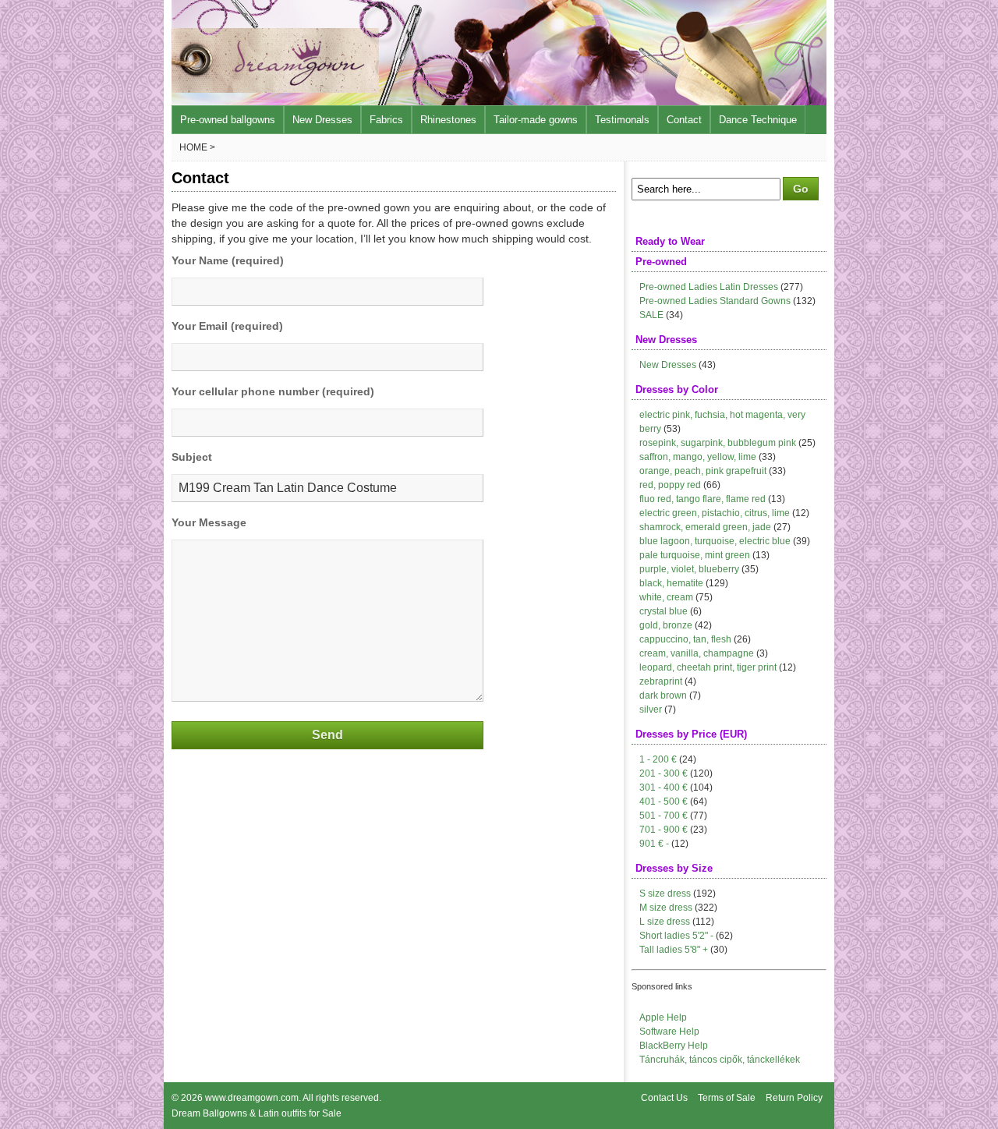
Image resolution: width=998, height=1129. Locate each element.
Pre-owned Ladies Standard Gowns (715, 301)
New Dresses (322, 120)
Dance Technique (758, 120)
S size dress (665, 893)
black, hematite (671, 583)
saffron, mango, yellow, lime (697, 456)
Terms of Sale (727, 1097)
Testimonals (622, 120)
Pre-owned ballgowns (227, 120)
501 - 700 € (663, 815)
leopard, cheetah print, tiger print (708, 667)
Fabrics (386, 120)
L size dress (664, 921)
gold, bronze (665, 625)
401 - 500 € (663, 801)
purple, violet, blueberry (689, 569)
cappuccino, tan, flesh (685, 639)
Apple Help (663, 1017)
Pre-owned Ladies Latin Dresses (708, 286)
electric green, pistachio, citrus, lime (714, 513)
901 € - (654, 843)
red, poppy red (670, 485)
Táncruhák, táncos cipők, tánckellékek (719, 1059)
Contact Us (664, 1097)
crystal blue (663, 611)
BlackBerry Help (673, 1045)
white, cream (666, 597)
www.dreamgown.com (252, 1097)
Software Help (669, 1031)
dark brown (663, 695)
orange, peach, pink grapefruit (702, 470)
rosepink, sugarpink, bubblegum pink (717, 442)
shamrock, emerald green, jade (705, 527)
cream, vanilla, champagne (696, 653)
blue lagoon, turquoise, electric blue (715, 541)
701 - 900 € (663, 829)
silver (650, 709)
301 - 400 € (663, 787)
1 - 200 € (658, 759)
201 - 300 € (663, 773)
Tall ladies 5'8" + (673, 949)
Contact (684, 120)
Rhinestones (448, 120)
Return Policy (794, 1097)
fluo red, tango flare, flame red (702, 499)
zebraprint (660, 681)
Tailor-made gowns (536, 120)
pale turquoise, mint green (694, 555)
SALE (651, 315)
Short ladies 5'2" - (676, 935)
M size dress (665, 907)
